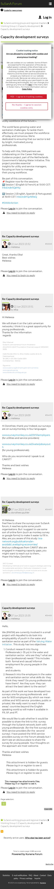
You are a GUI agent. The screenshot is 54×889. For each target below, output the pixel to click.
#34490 (48, 415)
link (30, 85)
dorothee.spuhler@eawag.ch (22, 573)
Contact (43, 875)
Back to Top (49, 864)
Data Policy (27, 89)
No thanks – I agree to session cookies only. (26, 106)
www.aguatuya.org (10, 370)
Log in (11, 208)
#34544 (48, 306)
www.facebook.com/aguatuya (14, 372)
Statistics (6, 875)
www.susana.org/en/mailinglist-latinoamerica (20, 368)
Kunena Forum (34, 854)
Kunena (43, 883)
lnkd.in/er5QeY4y (11, 187)
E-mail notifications (19, 875)
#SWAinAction (10, 203)
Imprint (37, 878)
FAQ (30, 875)
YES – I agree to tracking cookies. (26, 96)
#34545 (48, 244)
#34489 (48, 509)
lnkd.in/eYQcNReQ (26, 197)
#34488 (48, 615)
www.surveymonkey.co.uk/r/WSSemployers (26, 435)
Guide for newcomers (13, 10)
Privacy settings (26, 878)
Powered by (18, 854)
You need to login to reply (21, 213)
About (36, 875)
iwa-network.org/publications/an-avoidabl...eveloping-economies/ (22, 541)
